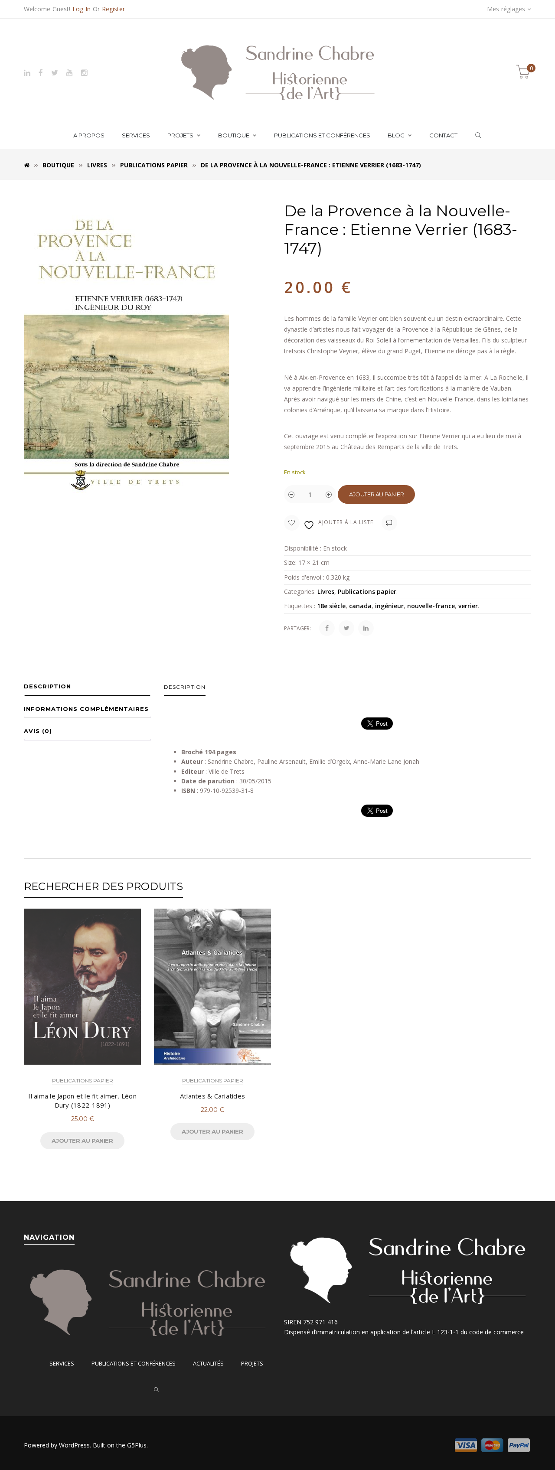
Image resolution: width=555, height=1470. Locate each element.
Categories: (300, 591)
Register (113, 9)
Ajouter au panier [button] (82, 1140)
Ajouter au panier (376, 494)
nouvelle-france (431, 606)
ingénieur (389, 606)
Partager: (297, 628)
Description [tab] (47, 686)
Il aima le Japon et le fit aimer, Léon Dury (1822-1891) (82, 1100)
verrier (468, 606)
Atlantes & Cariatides (212, 1096)
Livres (97, 165)
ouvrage (306, 436)
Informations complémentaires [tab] (86, 708)
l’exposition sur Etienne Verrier (418, 436)
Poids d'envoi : (304, 577)
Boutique (58, 165)
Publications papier (154, 165)
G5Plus (137, 1445)
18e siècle (331, 606)
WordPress (74, 1445)
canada (360, 606)
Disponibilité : (302, 548)
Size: (290, 562)
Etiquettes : (299, 606)
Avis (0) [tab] (38, 730)
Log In (81, 9)
